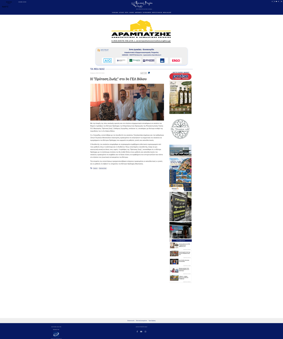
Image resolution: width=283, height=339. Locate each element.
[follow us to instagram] (278, 1)
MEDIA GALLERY (167, 12)
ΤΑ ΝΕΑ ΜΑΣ (115, 12)
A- (143, 73)
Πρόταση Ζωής (102, 168)
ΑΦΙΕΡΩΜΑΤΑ (138, 12)
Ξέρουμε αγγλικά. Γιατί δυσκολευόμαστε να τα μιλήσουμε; (184, 269)
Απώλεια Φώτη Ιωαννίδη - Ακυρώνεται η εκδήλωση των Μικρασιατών (184, 245)
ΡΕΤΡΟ (126, 12)
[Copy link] (149, 73)
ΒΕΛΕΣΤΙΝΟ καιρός (9, 5)
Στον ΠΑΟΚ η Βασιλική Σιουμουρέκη (184, 261)
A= (146, 73)
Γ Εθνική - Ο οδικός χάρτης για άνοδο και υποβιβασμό (183, 277)
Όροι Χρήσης (152, 320)
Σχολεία (95, 168)
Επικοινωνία (130, 320)
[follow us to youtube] (276, 1)
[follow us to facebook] (274, 1)
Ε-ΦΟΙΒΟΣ (131, 12)
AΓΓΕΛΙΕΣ (121, 12)
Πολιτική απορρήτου (141, 320)
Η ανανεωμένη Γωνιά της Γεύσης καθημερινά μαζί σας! (184, 253)
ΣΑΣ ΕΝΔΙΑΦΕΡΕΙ (147, 12)
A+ (141, 73)
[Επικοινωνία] (272, 1)
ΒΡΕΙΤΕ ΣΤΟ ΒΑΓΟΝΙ (157, 12)
